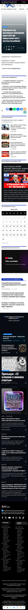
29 (24, 235)
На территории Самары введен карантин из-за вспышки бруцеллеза (12, 92)
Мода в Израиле (8, 334)
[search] (17, 5)
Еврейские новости (8, 122)
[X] (5, 517)
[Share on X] (9, 46)
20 (17, 230)
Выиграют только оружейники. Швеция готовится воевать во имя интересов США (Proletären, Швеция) (14, 88)
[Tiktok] (23, 517)
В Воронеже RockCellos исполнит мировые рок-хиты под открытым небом (13, 96)
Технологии (9, 416)
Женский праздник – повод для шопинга (14, 337)
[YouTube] (9, 517)
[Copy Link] (11, 49)
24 (7, 235)
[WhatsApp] (16, 517)
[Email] (9, 49)
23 (3, 235)
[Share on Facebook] (6, 46)
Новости (4, 434)
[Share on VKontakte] (14, 46)
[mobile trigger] (3, 5)
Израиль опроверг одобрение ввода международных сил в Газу (18, 153)
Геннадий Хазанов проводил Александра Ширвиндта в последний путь (14, 285)
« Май (3, 243)
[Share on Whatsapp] (11, 46)
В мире (5, 26)
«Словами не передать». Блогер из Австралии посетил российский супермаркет (12, 82)
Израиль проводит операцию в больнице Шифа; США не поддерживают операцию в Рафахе (13, 469)
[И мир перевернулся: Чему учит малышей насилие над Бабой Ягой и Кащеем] (22, 348)
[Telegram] (13, 517)
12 (14, 226)
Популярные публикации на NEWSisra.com (15, 317)
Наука (3, 416)
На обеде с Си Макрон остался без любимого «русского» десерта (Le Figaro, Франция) (13, 304)
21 (21, 230)
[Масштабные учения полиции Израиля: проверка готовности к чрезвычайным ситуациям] (5, 127)
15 (24, 226)
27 (17, 235)
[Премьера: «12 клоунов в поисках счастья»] (14, 364)
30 (3, 239)
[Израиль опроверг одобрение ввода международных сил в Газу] (5, 154)
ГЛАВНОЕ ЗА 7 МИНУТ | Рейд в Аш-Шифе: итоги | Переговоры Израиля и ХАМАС (14, 452)
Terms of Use (13, 2)
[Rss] (19, 517)
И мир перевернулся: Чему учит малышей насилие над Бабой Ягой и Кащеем (9, 347)
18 (10, 230)
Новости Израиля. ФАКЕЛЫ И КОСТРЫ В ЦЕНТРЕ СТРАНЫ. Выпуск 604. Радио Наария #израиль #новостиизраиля (14, 486)
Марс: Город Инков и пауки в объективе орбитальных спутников (13, 419)
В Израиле (14, 131)
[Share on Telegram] (6, 49)
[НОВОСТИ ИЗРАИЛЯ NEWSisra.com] (9, 5)
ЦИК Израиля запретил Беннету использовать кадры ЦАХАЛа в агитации (18, 136)
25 (10, 235)
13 (17, 226)
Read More (16, 68)
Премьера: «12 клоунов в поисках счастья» (13, 377)
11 (10, 226)
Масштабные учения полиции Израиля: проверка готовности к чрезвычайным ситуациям (18, 127)
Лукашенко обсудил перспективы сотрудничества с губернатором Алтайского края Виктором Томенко (13, 295)
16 (3, 230)
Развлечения (5, 370)
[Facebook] (3, 517)
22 (24, 230)
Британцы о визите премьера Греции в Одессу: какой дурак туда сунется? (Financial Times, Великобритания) (13, 101)
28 (21, 235)
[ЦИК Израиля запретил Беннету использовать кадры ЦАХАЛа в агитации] (5, 137)
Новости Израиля (6, 289)
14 (21, 226)
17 (6, 230)
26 (14, 235)
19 (14, 230)
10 (6, 226)
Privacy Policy (5, 2)
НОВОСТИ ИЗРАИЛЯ (14, 320)
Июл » (7, 243)
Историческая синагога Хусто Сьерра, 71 (12, 120)
